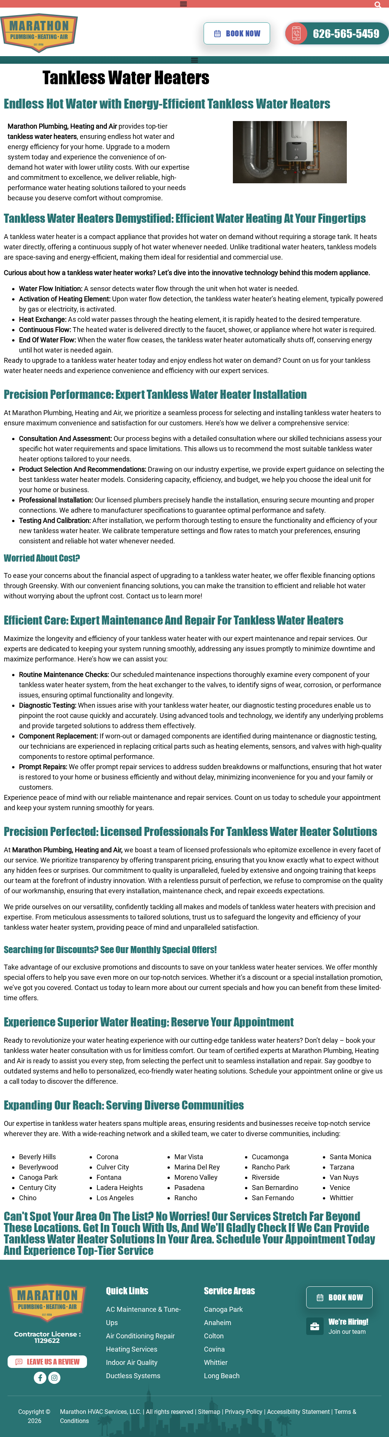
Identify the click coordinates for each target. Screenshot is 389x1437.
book (353, 1040)
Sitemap (209, 1411)
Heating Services (131, 1349)
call (14, 1081)
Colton (214, 1336)
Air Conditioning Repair (140, 1336)
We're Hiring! (348, 1321)
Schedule (237, 1239)
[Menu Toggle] (183, 4)
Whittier (216, 1362)
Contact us (142, 596)
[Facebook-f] (40, 1378)
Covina (214, 1349)
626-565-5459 (346, 33)
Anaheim (217, 1323)
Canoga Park (223, 1309)
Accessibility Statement (298, 1411)
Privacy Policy (243, 1411)
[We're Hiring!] (315, 1326)
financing (337, 575)
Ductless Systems (133, 1376)
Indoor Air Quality (132, 1362)
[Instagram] (54, 1378)
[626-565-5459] (296, 33)
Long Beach (222, 1376)
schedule (312, 797)
